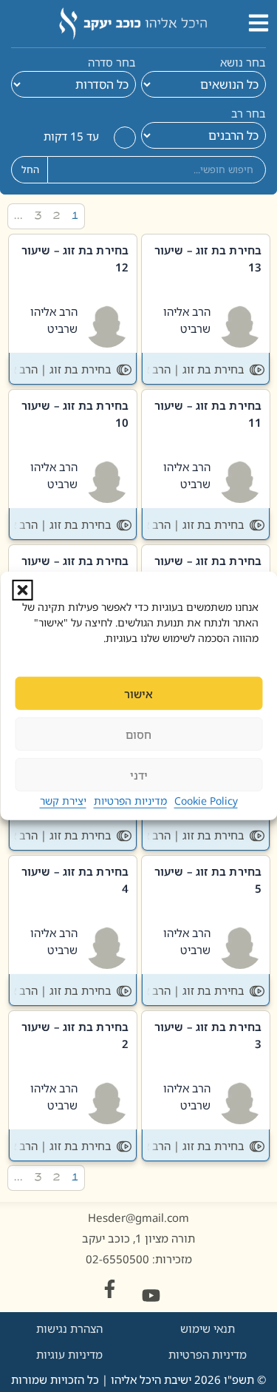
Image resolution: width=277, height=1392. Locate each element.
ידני (139, 775)
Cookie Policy (206, 801)
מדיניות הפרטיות (130, 801)
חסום (138, 734)
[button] (22, 590)
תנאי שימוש (207, 1328)
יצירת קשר (63, 801)
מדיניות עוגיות (69, 1354)
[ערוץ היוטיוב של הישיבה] (151, 1295)
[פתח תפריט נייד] (258, 23)
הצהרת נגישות (69, 1328)
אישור (138, 693)
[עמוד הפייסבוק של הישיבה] (110, 1289)
